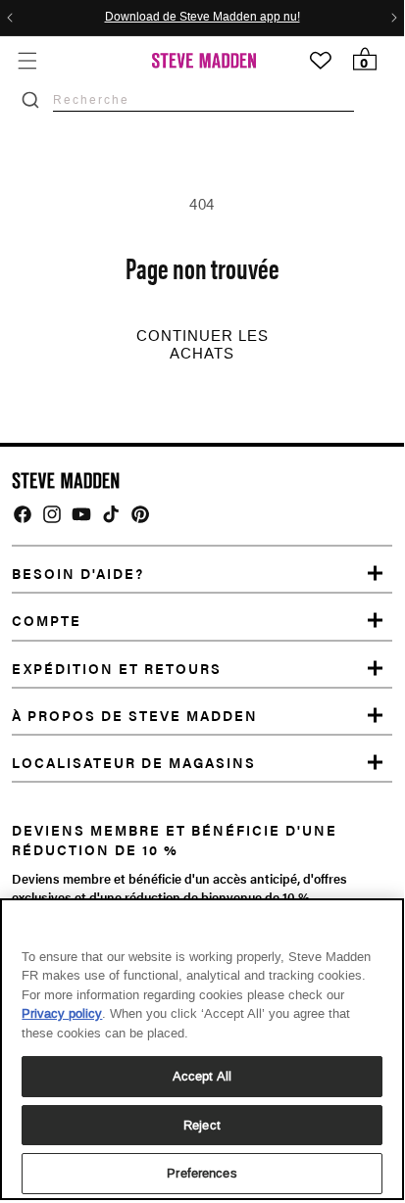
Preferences (201, 1173)
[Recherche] (30, 100)
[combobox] (203, 99)
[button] (27, 60)
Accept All (202, 1076)
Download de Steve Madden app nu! (202, 18)
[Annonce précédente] (10, 17)
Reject (202, 1125)
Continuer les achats (202, 344)
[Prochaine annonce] (394, 17)
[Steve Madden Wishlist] (320, 61)
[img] (22, 514)
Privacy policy (62, 1013)
